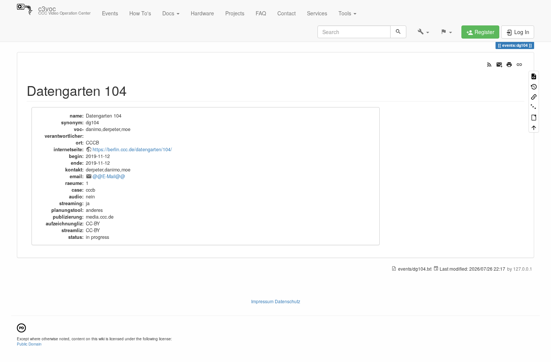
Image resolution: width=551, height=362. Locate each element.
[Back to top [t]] (534, 127)
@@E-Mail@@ (109, 176)
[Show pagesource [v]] (534, 75)
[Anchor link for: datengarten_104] (134, 90)
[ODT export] (534, 117)
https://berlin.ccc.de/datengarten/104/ (132, 149)
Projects (234, 13)
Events (110, 13)
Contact (286, 13)
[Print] (509, 63)
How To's (140, 13)
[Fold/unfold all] (534, 106)
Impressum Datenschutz (275, 301)
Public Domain (29, 344)
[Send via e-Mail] (499, 63)
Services (317, 13)
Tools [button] (345, 13)
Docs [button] (169, 13)
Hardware (202, 13)
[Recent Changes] (489, 63)
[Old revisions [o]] (534, 86)
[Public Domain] (21, 327)
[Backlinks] (534, 96)
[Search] (398, 31)
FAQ (261, 13)
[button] (423, 31)
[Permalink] (519, 63)
